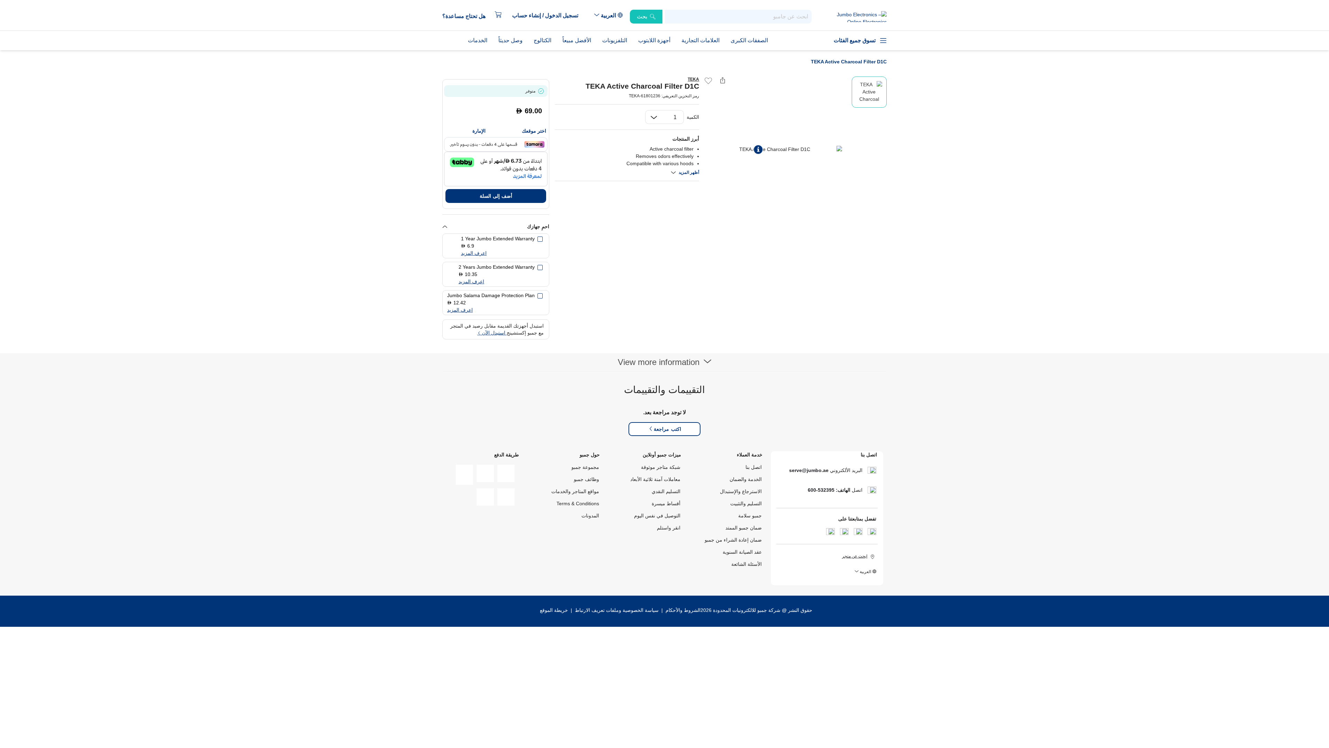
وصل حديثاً (510, 40)
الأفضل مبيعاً (576, 40)
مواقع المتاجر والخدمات (575, 491)
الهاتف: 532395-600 (829, 490)
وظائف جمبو (586, 479)
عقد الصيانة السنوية (742, 552)
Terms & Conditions (578, 503)
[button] (548, 15)
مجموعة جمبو (585, 467)
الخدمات (477, 40)
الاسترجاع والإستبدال (741, 491)
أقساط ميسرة (666, 503)
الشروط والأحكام (682, 610)
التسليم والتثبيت (746, 503)
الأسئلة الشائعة (746, 564)
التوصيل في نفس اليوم (657, 515)
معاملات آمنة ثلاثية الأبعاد (655, 479)
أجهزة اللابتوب (654, 40)
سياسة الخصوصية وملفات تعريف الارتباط (617, 610)
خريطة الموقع (554, 610)
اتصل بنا (753, 467)
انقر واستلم (668, 528)
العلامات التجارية (700, 40)
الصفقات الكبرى (749, 40)
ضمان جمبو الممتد (743, 528)
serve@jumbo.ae (809, 470)
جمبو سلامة (750, 515)
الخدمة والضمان (746, 479)
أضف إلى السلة (496, 196)
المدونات (590, 515)
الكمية (693, 117)
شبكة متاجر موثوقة (660, 467)
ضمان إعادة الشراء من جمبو (733, 540)
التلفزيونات (614, 40)
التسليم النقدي (666, 491)
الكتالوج (542, 40)
